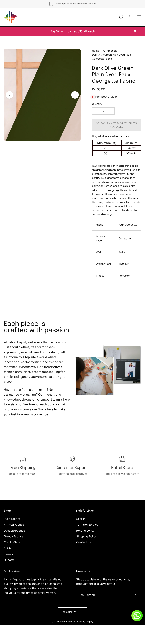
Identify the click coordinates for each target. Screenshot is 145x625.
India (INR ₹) (69, 611)
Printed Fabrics (14, 524)
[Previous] (9, 95)
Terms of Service (87, 524)
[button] (120, 17)
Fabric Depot (66, 621)
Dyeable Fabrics (14, 530)
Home (95, 50)
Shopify (89, 621)
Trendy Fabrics (13, 536)
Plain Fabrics (12, 518)
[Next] (75, 95)
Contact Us (83, 542)
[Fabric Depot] (10, 17)
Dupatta (9, 560)
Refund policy (85, 530)
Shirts (8, 548)
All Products (110, 50)
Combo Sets (12, 542)
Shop (7, 510)
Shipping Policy (86, 536)
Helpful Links (85, 510)
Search (81, 518)
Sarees (8, 554)
